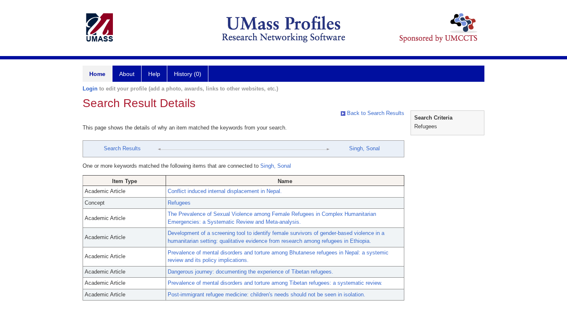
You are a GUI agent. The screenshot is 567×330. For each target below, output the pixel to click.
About (126, 74)
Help (154, 74)
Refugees (179, 203)
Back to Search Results (374, 113)
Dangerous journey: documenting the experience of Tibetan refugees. (250, 272)
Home (97, 74)
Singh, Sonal (364, 148)
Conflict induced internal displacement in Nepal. (225, 191)
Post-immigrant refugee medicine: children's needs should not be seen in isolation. (266, 294)
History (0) (187, 74)
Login (90, 89)
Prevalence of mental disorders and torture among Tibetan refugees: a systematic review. (275, 283)
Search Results (122, 148)
